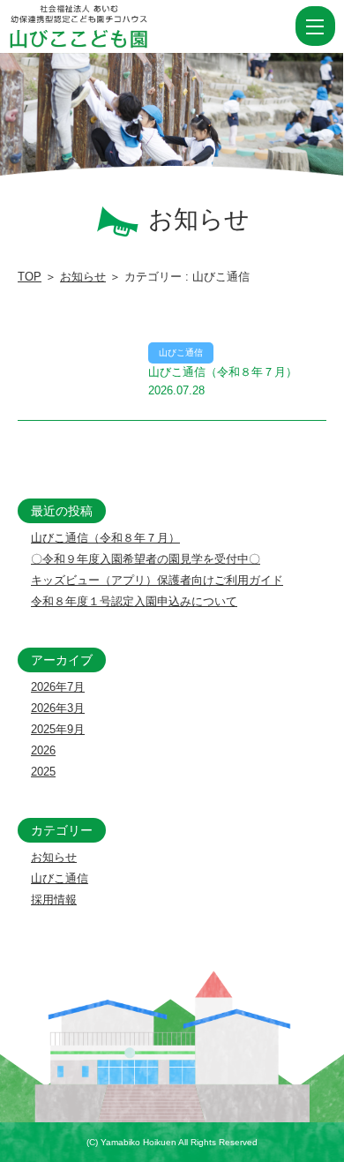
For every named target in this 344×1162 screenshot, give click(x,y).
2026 (43, 750)
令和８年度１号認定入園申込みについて (134, 601)
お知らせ (83, 276)
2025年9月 (58, 729)
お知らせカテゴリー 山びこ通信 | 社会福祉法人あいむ (110, 26)
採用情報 (54, 899)
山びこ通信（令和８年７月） (105, 537)
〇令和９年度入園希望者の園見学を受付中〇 (145, 559)
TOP (29, 276)
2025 (43, 771)
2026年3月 (58, 708)
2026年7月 (58, 686)
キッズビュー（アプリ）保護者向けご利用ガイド (157, 580)
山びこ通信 (59, 878)
